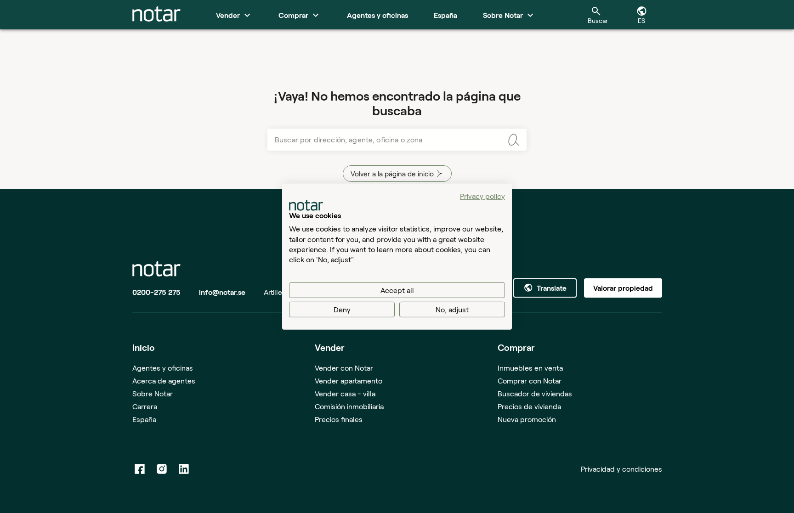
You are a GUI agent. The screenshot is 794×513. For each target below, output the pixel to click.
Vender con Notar (344, 367)
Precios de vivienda (529, 406)
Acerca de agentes (163, 380)
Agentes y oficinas (162, 367)
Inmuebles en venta (530, 367)
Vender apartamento (348, 380)
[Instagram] (161, 469)
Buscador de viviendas (535, 393)
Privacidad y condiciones (621, 468)
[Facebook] (139, 469)
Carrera (144, 406)
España (144, 419)
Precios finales (339, 419)
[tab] (156, 14)
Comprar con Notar (529, 380)
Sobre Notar (152, 393)
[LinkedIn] (183, 469)
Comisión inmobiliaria (349, 406)
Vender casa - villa (345, 393)
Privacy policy (482, 195)
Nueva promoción (527, 419)
